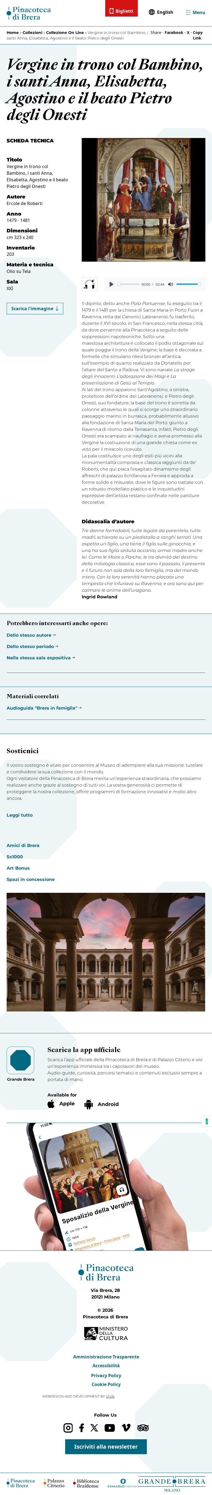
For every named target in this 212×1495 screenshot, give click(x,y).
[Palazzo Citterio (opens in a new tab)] (54, 1483)
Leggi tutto (20, 815)
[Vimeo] (126, 1428)
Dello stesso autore (29, 635)
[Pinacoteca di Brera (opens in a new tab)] (21, 1483)
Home (13, 32)
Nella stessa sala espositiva (39, 657)
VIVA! (110, 1396)
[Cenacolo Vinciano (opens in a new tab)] (123, 1483)
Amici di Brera (23, 845)
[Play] (111, 284)
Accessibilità (106, 1366)
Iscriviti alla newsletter (106, 1446)
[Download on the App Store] (61, 1104)
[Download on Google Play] (101, 1104)
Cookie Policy (106, 1384)
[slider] (128, 284)
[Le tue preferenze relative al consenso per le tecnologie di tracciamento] (207, 1121)
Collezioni (32, 32)
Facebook (174, 32)
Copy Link (198, 35)
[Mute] (170, 284)
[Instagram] (68, 1428)
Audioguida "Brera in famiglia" (42, 708)
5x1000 (15, 856)
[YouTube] (110, 1428)
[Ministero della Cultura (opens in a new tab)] (106, 1333)
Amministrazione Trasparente (106, 1357)
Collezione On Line (65, 32)
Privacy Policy (106, 1375)
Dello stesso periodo (30, 646)
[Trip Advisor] (143, 1427)
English (165, 12)
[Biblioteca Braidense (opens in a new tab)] (86, 1483)
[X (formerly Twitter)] (94, 1428)
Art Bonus (18, 868)
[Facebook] (81, 1428)
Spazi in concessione (31, 879)
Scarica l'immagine (32, 309)
